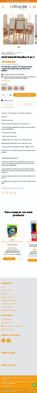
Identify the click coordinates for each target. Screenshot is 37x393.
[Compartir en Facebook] (7, 194)
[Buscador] (30, 7)
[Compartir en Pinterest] (15, 194)
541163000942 (8, 319)
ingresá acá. (30, 381)
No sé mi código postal (7, 107)
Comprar (9, 258)
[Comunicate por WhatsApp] (34, 385)
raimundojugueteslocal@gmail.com (14, 326)
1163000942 (7, 322)
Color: (4, 84)
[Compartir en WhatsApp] (3, 193)
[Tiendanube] (7, 386)
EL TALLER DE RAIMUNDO (8, 303)
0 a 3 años (18, 52)
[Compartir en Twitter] (11, 194)
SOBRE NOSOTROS (6, 307)
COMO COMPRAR (6, 290)
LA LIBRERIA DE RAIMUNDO (8, 300)
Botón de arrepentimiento (8, 383)
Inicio (2, 52)
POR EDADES (10, 52)
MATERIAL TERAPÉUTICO (8, 297)
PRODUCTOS (5, 294)
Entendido (32, 390)
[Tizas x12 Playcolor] (19, 258)
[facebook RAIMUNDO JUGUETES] (9, 340)
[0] (33, 7)
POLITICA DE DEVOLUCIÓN (8, 310)
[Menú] (3, 7)
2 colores (12, 239)
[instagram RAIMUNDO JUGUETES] (3, 340)
